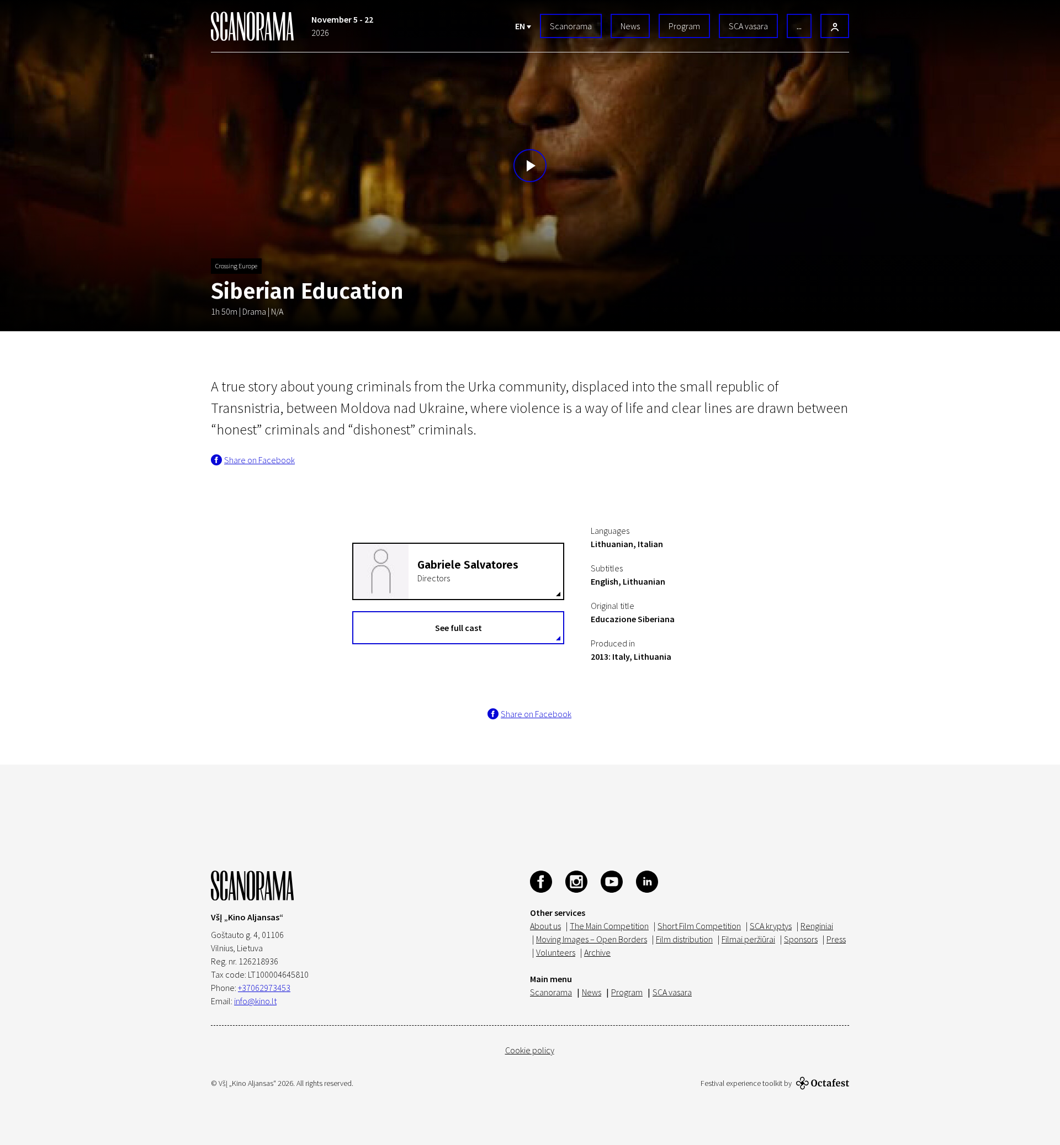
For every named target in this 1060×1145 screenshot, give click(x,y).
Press (836, 939)
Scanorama (571, 25)
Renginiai (817, 925)
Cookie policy (529, 1050)
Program (684, 25)
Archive (597, 952)
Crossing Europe (236, 266)
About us (545, 925)
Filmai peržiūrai (748, 939)
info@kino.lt (255, 1000)
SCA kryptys (771, 925)
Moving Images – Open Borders (591, 939)
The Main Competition (609, 925)
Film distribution (684, 939)
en (521, 25)
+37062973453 (264, 987)
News (630, 25)
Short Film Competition (699, 925)
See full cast (458, 627)
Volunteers (555, 952)
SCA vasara (748, 25)
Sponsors (801, 939)
